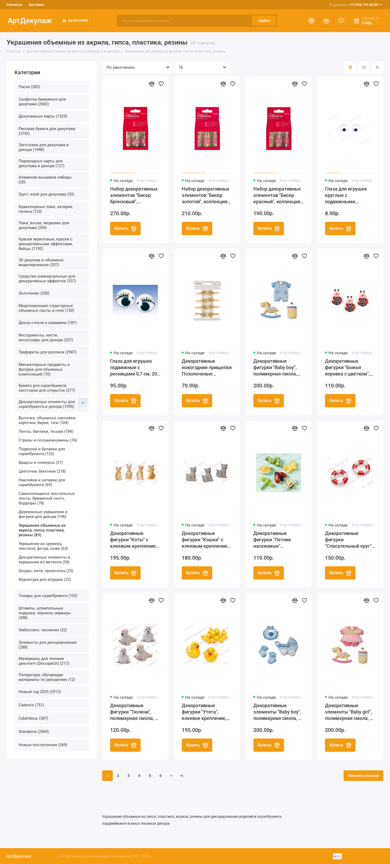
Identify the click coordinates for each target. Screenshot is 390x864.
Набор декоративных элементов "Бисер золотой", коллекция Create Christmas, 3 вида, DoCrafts (205, 195)
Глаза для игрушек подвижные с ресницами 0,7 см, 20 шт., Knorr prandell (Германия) (133, 367)
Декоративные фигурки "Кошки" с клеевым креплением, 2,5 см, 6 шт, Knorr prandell (207, 539)
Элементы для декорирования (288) (48, 645)
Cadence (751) (31, 705)
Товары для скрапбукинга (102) (48, 595)
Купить (121, 228)
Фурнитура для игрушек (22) (45, 579)
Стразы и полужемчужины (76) (48, 440)
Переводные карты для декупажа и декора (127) (41, 163)
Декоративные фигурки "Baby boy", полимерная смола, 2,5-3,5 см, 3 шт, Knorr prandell (277, 367)
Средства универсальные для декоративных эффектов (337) (47, 278)
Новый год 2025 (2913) (40, 691)
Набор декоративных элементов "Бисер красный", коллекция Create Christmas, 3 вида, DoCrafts (277, 195)
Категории (78, 21)
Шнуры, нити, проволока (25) (46, 570)
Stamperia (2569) (34, 731)
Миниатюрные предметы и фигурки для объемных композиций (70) (44, 369)
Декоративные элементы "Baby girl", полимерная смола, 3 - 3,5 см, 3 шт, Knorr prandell (350, 712)
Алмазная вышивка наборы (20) (45, 179)
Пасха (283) (29, 86)
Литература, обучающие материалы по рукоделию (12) (47, 677)
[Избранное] (341, 21)
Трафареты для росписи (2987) (47, 352)
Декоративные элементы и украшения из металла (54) (44, 559)
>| (181, 776)
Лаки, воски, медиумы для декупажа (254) (44, 225)
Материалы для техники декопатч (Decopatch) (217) (44, 661)
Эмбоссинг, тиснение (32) (43, 630)
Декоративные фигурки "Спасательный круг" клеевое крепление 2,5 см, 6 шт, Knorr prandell (348, 539)
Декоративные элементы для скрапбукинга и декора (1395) (47, 404)
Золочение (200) (34, 293)
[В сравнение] (151, 83)
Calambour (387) (33, 718)
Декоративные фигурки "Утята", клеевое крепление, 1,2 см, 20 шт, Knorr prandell (204, 712)
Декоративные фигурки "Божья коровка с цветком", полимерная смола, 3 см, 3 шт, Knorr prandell (350, 367)
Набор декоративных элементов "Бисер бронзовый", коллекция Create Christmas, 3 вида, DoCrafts (134, 195)
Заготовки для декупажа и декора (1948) (44, 147)
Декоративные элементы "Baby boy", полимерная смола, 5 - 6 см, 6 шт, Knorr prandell (278, 712)
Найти (264, 21)
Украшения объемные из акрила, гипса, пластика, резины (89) (42, 530)
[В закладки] (161, 83)
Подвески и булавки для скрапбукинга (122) (42, 451)
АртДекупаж (30, 20)
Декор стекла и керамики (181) (48, 322)
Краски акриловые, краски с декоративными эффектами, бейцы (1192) (46, 244)
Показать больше (363, 776)
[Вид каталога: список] (364, 67)
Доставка (36, 5)
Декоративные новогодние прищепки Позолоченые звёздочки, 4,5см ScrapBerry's (207, 367)
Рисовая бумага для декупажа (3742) (47, 131)
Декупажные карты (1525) (43, 116)
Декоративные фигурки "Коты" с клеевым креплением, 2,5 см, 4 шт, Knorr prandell (135, 539)
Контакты (14, 5)
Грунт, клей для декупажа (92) (46, 194)
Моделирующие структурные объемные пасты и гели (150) (46, 308)
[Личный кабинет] (311, 21)
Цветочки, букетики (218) (42, 471)
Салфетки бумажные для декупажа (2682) (42, 101)
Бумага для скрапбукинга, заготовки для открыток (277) (47, 388)
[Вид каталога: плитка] (350, 67)
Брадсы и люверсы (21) (41, 462)
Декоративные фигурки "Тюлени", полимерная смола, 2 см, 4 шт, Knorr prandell (135, 712)
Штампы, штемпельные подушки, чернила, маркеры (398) (45, 613)
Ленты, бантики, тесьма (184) (46, 431)
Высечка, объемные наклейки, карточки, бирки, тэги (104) (47, 420)
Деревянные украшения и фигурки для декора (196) (43, 514)
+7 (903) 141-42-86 (353, 5)
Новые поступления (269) (43, 744)
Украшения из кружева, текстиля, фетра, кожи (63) (43, 546)
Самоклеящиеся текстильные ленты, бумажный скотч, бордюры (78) (47, 498)
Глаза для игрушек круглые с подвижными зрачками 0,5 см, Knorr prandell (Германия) (350, 195)
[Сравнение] (326, 21)
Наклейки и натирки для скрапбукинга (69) (42, 482)
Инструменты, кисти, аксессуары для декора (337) (46, 337)
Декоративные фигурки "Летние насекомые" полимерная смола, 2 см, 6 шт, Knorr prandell (278, 539)
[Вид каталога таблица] (377, 67)
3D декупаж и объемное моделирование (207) (41, 262)
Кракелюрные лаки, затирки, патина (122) (46, 209)
